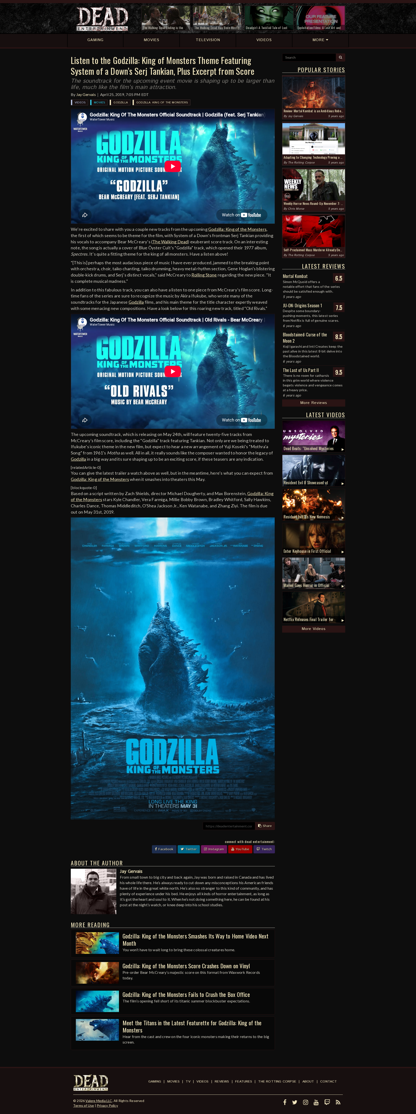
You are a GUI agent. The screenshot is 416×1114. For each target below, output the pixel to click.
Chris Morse (296, 209)
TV (188, 1081)
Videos (80, 103)
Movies (99, 103)
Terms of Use (83, 1105)
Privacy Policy (107, 1105)
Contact (328, 1081)
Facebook (165, 849)
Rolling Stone (204, 274)
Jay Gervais (86, 94)
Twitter (190, 849)
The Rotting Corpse (301, 163)
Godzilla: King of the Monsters (162, 103)
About (308, 1081)
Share (267, 826)
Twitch (266, 849)
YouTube (241, 849)
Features (243, 1081)
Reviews (222, 1081)
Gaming (154, 1081)
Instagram (215, 849)
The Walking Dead (170, 241)
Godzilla (120, 103)
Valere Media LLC (98, 1101)
